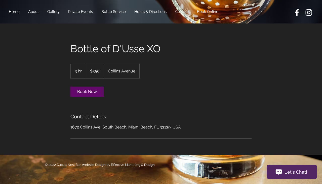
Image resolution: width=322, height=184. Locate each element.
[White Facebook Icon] (297, 12)
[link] (87, 92)
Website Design (94, 165)
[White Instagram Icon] (308, 12)
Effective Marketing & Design (133, 165)
